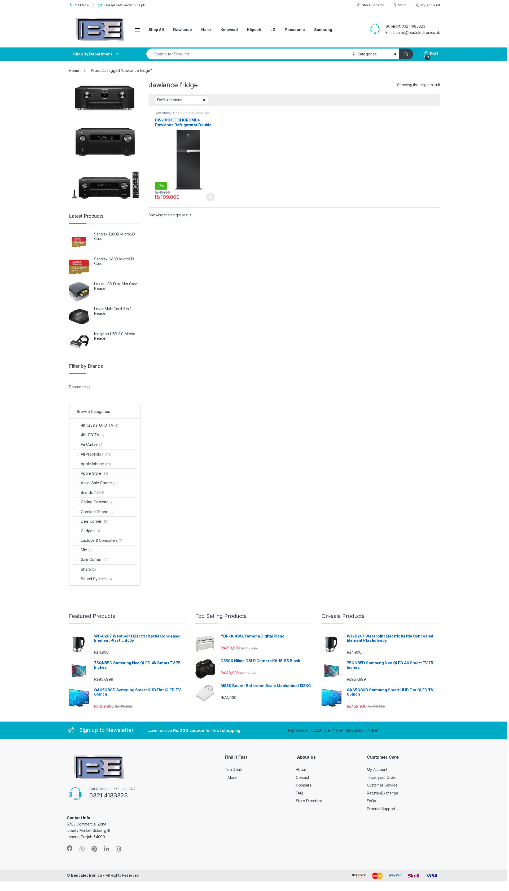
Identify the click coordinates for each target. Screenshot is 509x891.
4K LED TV (92, 435)
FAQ (299, 793)
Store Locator (373, 5)
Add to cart (210, 197)
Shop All (156, 29)
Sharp (88, 569)
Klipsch (254, 29)
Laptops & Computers (101, 540)
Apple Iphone (96, 463)
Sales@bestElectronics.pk (124, 5)
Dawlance (182, 29)
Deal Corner (95, 521)
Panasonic (295, 29)
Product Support (381, 808)
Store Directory (309, 800)
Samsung (323, 29)
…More (231, 777)
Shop (402, 5)
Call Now (82, 5)
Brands (92, 492)
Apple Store (94, 473)
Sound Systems (96, 578)
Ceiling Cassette (97, 502)
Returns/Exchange (382, 793)
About (301, 769)
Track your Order (382, 777)
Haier (206, 29)
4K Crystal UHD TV (99, 425)
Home (74, 70)
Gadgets (90, 531)
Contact (302, 777)
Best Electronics (86, 875)
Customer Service (382, 785)
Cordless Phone (97, 511)
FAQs (371, 800)
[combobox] (247, 54)
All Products (96, 454)
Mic (86, 550)
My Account (430, 5)
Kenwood (229, 29)
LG (272, 29)
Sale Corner (95, 559)
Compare (304, 785)
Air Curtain (92, 444)
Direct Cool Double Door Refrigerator (182, 114)
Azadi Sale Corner (99, 483)
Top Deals (234, 769)
